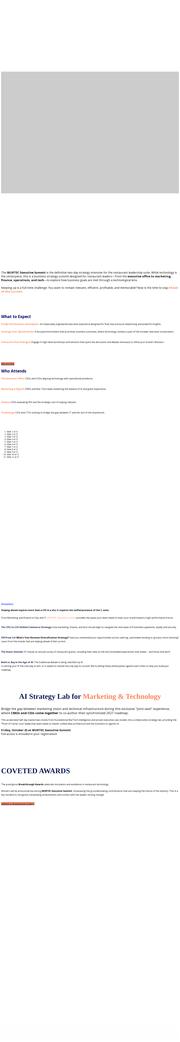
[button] (7, 363)
